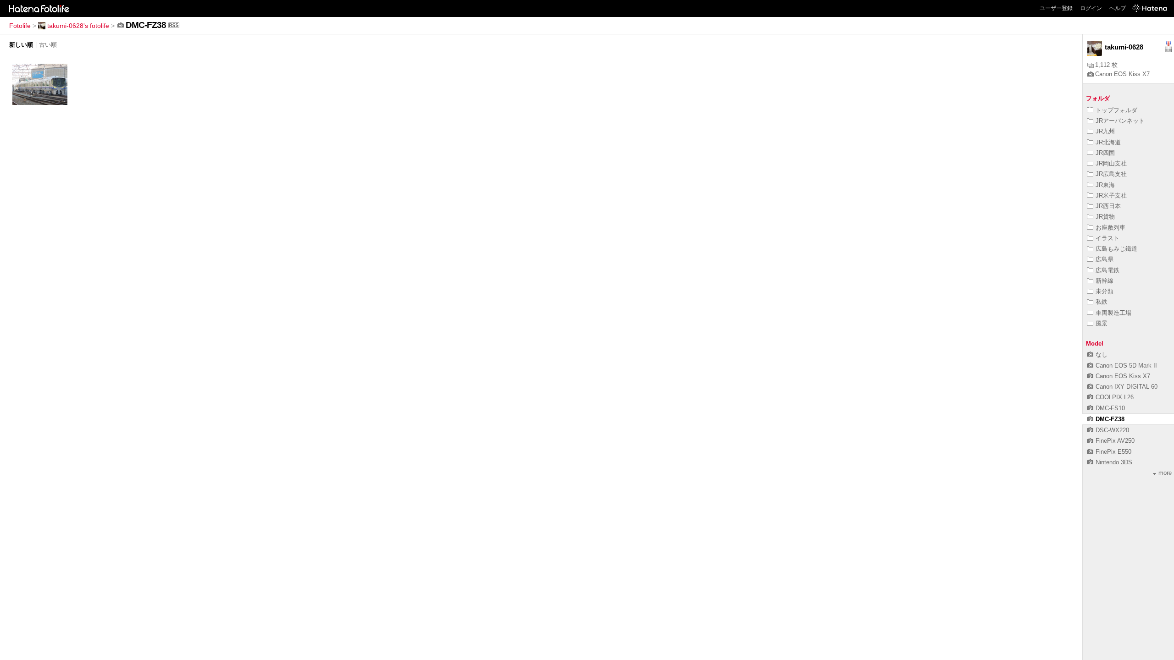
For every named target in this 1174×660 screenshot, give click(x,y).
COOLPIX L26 (1115, 397)
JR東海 (1105, 185)
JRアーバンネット (1120, 120)
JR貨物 (1105, 216)
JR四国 (1105, 152)
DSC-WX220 (1112, 430)
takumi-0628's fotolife (78, 25)
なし (1102, 354)
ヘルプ (1117, 8)
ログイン (1091, 8)
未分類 (1104, 291)
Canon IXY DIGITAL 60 (1126, 386)
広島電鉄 (1107, 270)
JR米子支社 (1111, 195)
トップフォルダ (1116, 110)
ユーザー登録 (1056, 8)
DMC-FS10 (1110, 408)
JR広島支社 (1111, 173)
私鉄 (1102, 301)
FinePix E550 (1113, 451)
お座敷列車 (1110, 227)
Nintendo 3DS (1114, 462)
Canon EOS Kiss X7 (1122, 74)
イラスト (1107, 238)
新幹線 (1104, 280)
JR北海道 (1108, 142)
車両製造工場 (1113, 312)
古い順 (48, 44)
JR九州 (1105, 131)
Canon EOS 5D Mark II (1126, 365)
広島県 (1104, 259)
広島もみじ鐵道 (1116, 248)
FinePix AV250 (1115, 440)
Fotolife (20, 25)
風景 (1102, 323)
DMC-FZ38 (1110, 419)
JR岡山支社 (1111, 163)
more (1165, 472)
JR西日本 (1108, 206)
